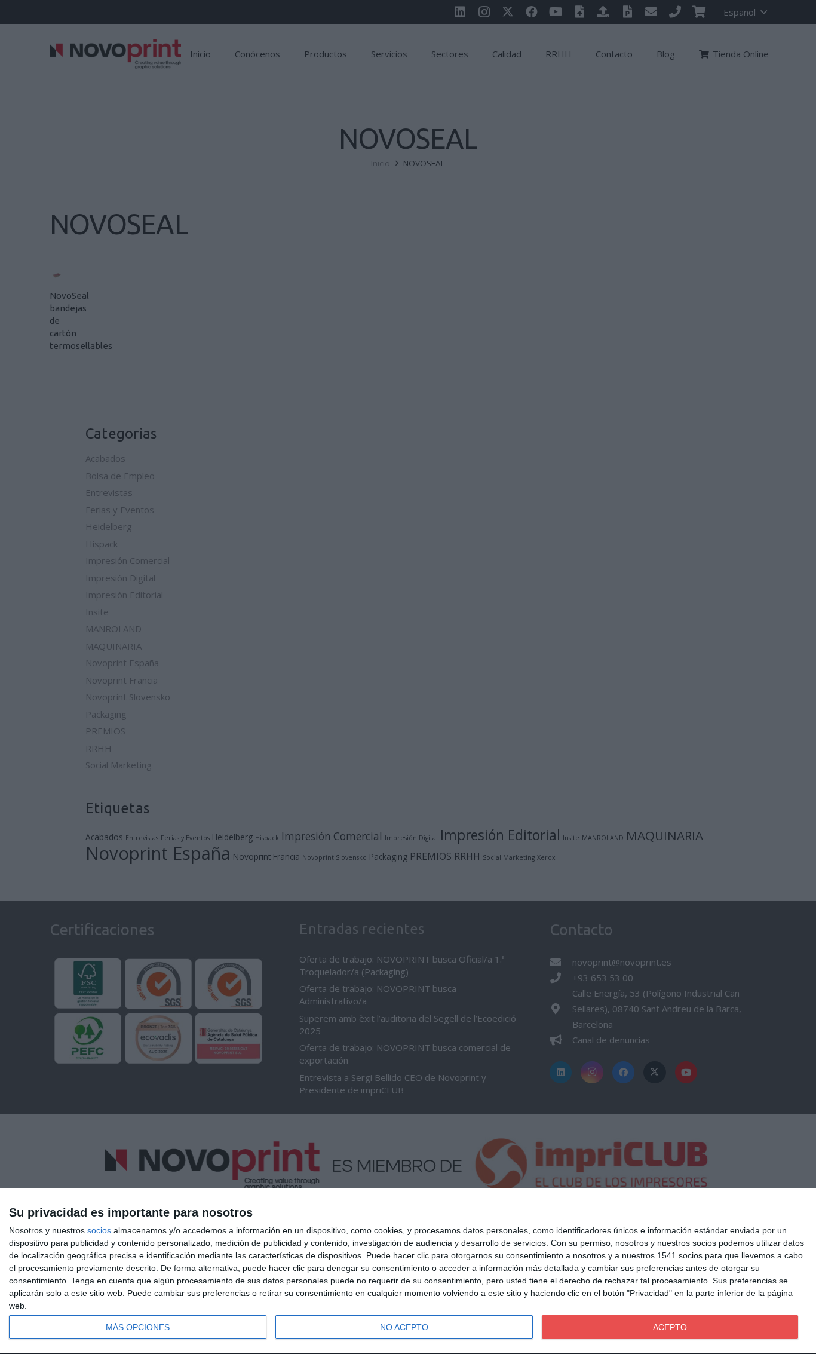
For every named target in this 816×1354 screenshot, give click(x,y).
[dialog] (408, 1271)
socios (99, 1230)
